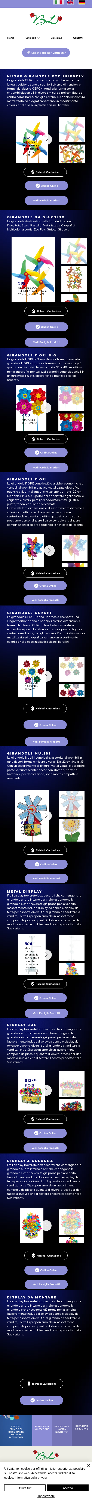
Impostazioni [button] (46, 1496)
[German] (82, 2)
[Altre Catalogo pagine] (38, 38)
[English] (70, 2)
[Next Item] (46, 1225)
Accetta (68, 1488)
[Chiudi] (86, 1468)
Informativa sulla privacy (31, 1477)
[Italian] (58, 2)
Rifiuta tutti (25, 1488)
